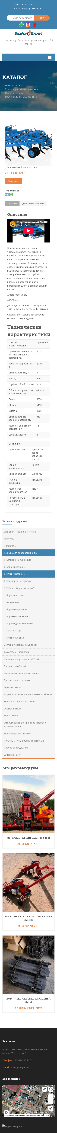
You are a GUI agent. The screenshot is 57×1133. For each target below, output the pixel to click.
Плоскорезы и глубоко (18, 580)
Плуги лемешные (15, 637)
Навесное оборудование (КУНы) (21, 658)
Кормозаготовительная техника (21, 673)
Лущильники (12, 602)
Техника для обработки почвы (20, 552)
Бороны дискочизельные (19, 623)
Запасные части (12, 754)
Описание (12, 203)
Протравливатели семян (17, 680)
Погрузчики (10, 545)
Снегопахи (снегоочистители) (20, 531)
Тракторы (9, 538)
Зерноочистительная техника (20, 701)
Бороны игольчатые (17, 616)
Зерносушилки (11, 715)
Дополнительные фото (33, 203)
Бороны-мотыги (15, 595)
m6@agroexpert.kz (32, 8)
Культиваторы (14, 630)
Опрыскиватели (12, 708)
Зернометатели (12, 687)
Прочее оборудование (16, 747)
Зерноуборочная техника (17, 733)
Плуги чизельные (15, 573)
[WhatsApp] (11, 194)
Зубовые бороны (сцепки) (20, 588)
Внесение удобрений (15, 666)
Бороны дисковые (16, 566)
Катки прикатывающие (18, 559)
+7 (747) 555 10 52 (30, 4)
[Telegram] (7, 194)
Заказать (13, 181)
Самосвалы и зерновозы (17, 651)
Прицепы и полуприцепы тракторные (24, 740)
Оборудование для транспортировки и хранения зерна (25, 724)
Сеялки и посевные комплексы (20, 644)
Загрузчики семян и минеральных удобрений (28, 694)
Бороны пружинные (16, 609)
